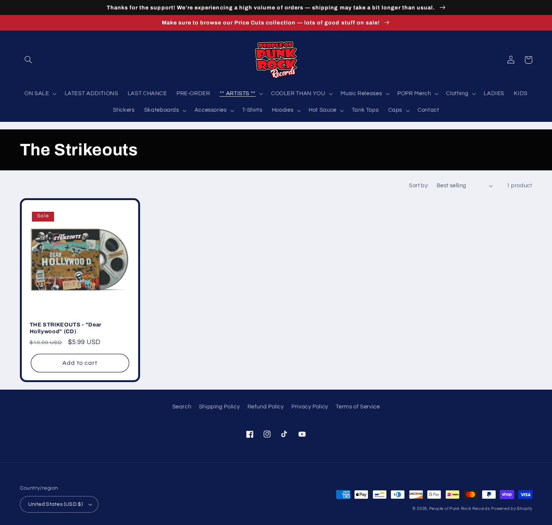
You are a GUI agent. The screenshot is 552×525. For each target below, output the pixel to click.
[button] (28, 59)
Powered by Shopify (511, 509)
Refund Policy (265, 407)
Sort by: (418, 185)
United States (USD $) (55, 504)
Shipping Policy (219, 407)
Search (182, 407)
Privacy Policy (309, 407)
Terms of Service (358, 407)
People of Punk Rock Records (459, 509)
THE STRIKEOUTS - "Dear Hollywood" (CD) (66, 328)
